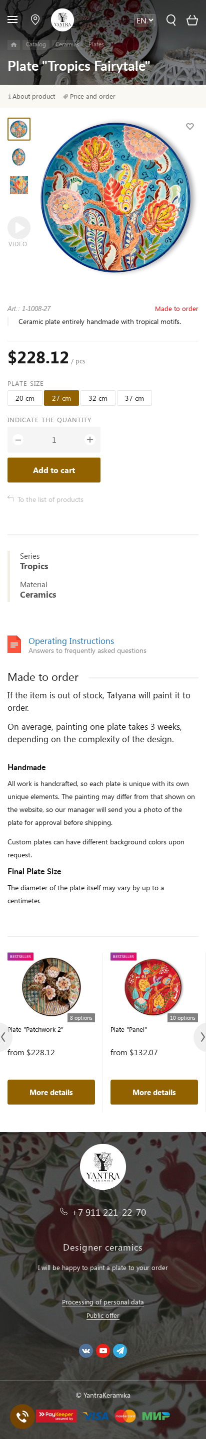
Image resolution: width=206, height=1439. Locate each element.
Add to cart (54, 470)
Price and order (93, 96)
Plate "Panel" (128, 1029)
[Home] (14, 45)
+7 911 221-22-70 (109, 1212)
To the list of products (51, 499)
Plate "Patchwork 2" (36, 1029)
